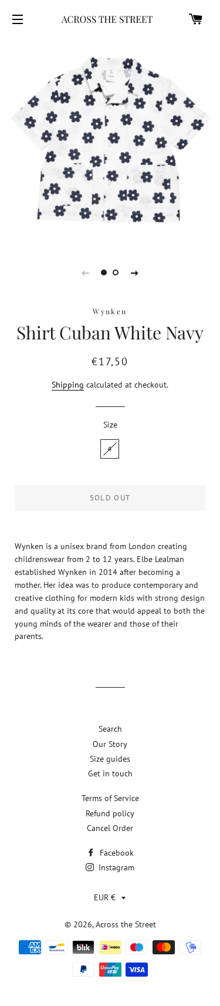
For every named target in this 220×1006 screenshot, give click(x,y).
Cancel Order (110, 828)
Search (110, 729)
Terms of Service (110, 798)
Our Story (110, 744)
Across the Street (126, 924)
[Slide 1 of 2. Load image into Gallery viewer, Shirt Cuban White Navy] (104, 272)
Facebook (115, 852)
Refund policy (110, 813)
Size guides (110, 758)
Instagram (115, 867)
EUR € (105, 897)
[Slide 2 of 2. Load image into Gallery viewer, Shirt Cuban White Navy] (116, 272)
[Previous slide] (86, 272)
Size (110, 424)
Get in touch (110, 773)
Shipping (68, 384)
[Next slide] (135, 272)
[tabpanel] (110, 140)
